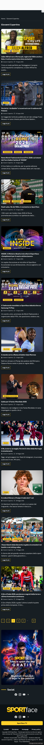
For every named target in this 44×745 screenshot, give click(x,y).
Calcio (6, 102)
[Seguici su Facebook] (16, 694)
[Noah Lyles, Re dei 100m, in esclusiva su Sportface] (22, 191)
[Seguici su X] (28, 694)
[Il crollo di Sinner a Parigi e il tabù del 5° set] (22, 482)
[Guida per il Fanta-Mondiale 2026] (22, 386)
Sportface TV (22, 723)
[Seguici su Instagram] (20, 694)
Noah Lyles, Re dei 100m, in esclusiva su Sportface (20, 207)
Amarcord (7, 539)
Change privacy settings (36, 743)
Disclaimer (15, 729)
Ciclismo (6, 588)
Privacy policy (36, 729)
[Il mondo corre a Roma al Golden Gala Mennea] (22, 339)
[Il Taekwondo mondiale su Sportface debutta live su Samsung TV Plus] (22, 290)
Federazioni (7, 152)
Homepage (25, 729)
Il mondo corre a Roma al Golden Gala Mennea (18, 355)
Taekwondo (28, 152)
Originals (16, 51)
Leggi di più (6, 74)
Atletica (6, 51)
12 (33, 621)
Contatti (6, 729)
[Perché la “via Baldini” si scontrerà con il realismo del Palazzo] (22, 93)
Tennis (6, 492)
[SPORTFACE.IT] (22, 710)
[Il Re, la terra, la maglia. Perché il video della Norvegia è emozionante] (22, 433)
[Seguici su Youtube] (24, 694)
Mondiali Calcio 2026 (10, 396)
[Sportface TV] (22, 657)
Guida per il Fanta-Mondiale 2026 (14, 402)
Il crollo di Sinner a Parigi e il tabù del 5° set (17, 498)
